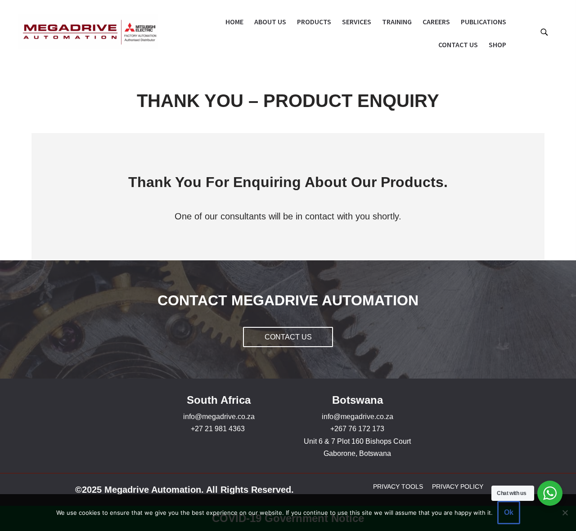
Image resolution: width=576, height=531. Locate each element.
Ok (508, 512)
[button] (544, 31)
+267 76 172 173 (357, 429)
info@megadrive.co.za (219, 416)
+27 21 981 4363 (218, 429)
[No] (564, 512)
